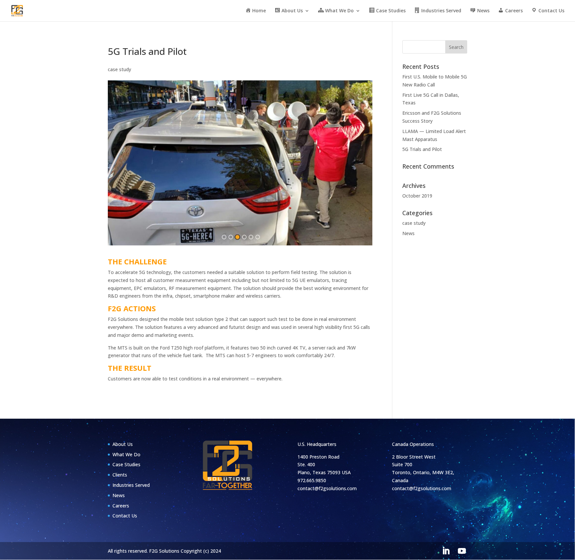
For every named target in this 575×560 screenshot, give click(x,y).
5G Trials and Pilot (422, 149)
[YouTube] (462, 551)
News (408, 233)
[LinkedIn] (446, 551)
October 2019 (417, 196)
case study (119, 69)
